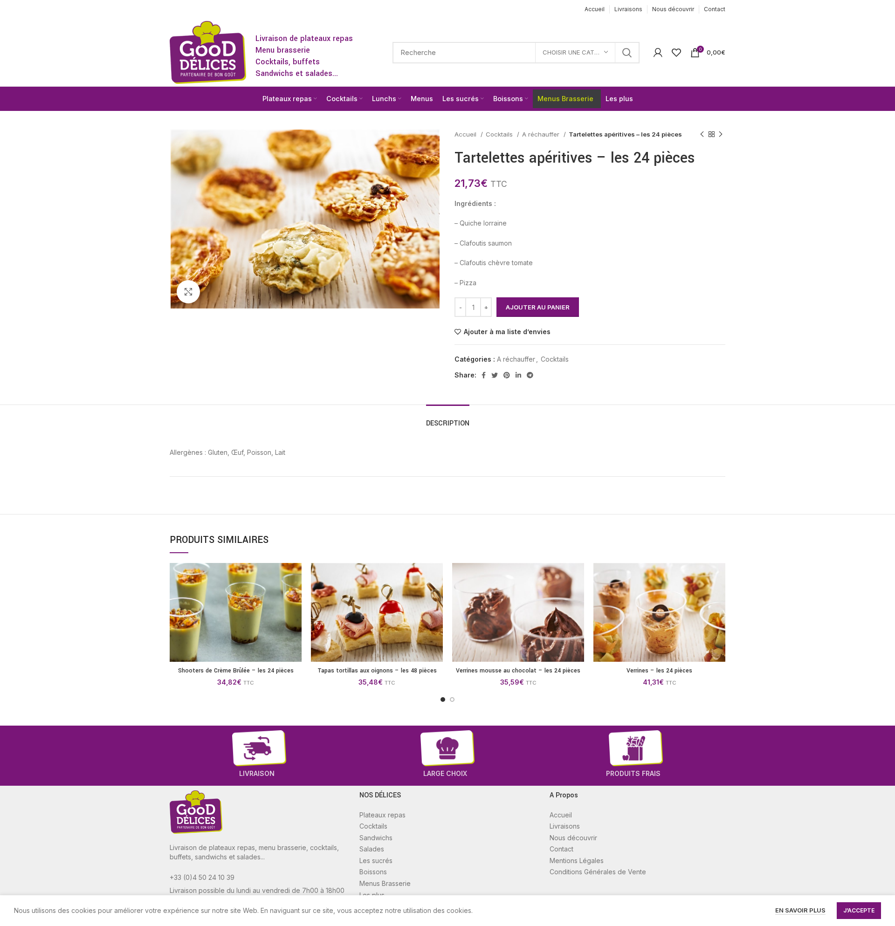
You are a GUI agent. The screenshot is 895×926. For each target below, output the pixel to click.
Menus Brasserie (385, 883)
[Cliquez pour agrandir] (188, 291)
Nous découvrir (573, 838)
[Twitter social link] (495, 375)
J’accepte (858, 910)
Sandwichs (375, 838)
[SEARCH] (627, 52)
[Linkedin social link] (518, 375)
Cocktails (500, 134)
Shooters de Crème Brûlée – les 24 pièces (236, 670)
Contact (561, 849)
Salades (371, 849)
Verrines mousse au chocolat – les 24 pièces (518, 670)
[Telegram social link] (530, 375)
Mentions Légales (577, 860)
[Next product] (720, 134)
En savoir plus (800, 910)
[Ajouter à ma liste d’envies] (294, 599)
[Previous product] (702, 134)
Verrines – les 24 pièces (659, 670)
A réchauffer (541, 134)
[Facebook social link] (484, 375)
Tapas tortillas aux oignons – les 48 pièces (377, 670)
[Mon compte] (658, 52)
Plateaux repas (382, 815)
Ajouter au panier (538, 307)
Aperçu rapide (294, 578)
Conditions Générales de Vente (598, 872)
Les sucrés (375, 860)
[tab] (447, 419)
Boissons (373, 872)
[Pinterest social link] (507, 375)
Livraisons (565, 826)
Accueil (466, 134)
